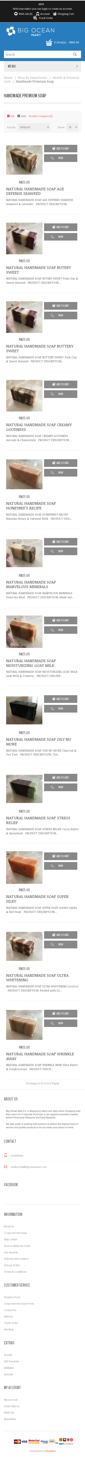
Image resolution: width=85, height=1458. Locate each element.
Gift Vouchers (11, 1361)
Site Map (9, 1329)
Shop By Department (32, 77)
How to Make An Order (17, 1246)
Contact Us (10, 1310)
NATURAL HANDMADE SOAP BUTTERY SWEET (39, 348)
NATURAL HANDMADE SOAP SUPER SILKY (37, 899)
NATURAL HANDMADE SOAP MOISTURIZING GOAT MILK (31, 663)
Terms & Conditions (15, 1271)
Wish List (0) (25, 14)
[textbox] (39, 54)
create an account (62, 8)
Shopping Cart (66, 14)
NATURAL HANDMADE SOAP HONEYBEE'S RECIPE (31, 505)
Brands (8, 1355)
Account (45, 14)
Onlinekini (50, 1451)
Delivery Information (16, 1258)
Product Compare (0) (41, 116)
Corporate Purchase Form (19, 1303)
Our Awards (11, 1252)
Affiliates (9, 1368)
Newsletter (10, 1419)
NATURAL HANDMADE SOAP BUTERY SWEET (38, 270)
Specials (8, 1374)
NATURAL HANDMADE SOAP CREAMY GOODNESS (39, 427)
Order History (12, 1406)
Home (8, 77)
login (45, 8)
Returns (8, 1316)
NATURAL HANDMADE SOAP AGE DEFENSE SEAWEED (35, 191)
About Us (9, 1226)
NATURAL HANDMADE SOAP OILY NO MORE (38, 741)
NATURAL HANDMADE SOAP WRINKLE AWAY (40, 1056)
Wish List (9, 1412)
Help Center (10, 1239)
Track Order (46, 18)
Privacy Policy (12, 1265)
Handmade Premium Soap (35, 81)
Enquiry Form (12, 1297)
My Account (11, 1399)
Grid (23, 116)
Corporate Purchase (15, 1233)
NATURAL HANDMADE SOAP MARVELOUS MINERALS (31, 584)
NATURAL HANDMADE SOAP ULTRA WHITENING (37, 977)
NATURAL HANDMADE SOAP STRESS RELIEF (38, 820)
